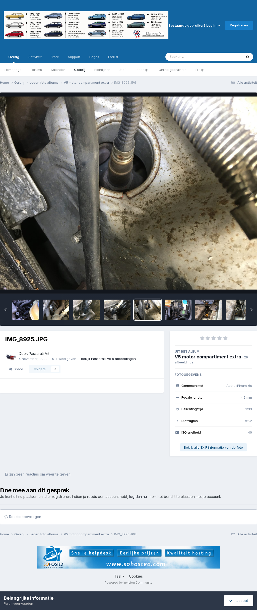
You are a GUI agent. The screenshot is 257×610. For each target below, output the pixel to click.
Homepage (13, 70)
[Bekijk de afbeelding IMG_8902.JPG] (208, 310)
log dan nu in (140, 496)
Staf (122, 70)
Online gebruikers (172, 70)
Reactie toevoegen (24, 516)
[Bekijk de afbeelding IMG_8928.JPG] (56, 310)
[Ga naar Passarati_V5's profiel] (10, 356)
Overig (13, 57)
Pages (94, 57)
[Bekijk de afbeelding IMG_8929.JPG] (25, 310)
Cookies (136, 576)
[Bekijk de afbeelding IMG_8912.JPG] (178, 310)
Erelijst (201, 70)
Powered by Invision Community (128, 582)
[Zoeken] (247, 57)
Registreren (239, 25)
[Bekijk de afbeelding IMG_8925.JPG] (147, 310)
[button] (5, 309)
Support (74, 57)
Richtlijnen (102, 70)
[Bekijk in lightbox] (128, 193)
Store (55, 57)
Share (17, 369)
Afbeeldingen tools (231, 285)
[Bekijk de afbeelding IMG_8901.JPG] (239, 310)
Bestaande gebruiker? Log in (193, 25)
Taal (118, 576)
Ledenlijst (142, 70)
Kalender (58, 70)
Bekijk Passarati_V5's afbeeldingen (108, 359)
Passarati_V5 (39, 353)
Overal (230, 57)
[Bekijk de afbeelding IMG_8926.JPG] (117, 310)
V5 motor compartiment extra (208, 356)
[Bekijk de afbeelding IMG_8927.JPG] (86, 310)
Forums (36, 70)
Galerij (79, 70)
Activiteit (35, 57)
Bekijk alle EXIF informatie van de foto (213, 447)
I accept (240, 600)
